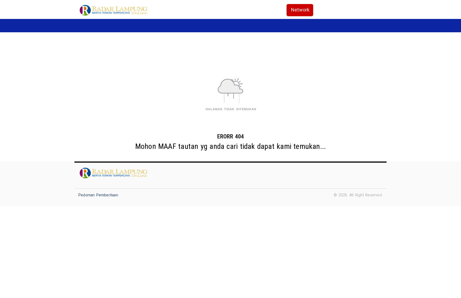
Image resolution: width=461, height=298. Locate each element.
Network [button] (300, 10)
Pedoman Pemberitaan (98, 195)
